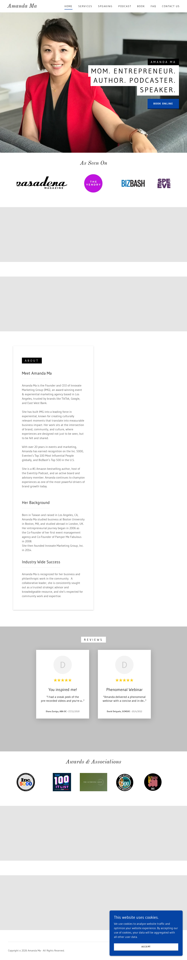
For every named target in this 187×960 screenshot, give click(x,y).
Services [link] (85, 6)
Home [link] (68, 6)
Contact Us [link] (171, 6)
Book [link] (141, 6)
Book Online (163, 103)
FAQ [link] (153, 6)
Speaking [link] (105, 6)
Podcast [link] (124, 6)
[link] (22, 6)
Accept (146, 946)
